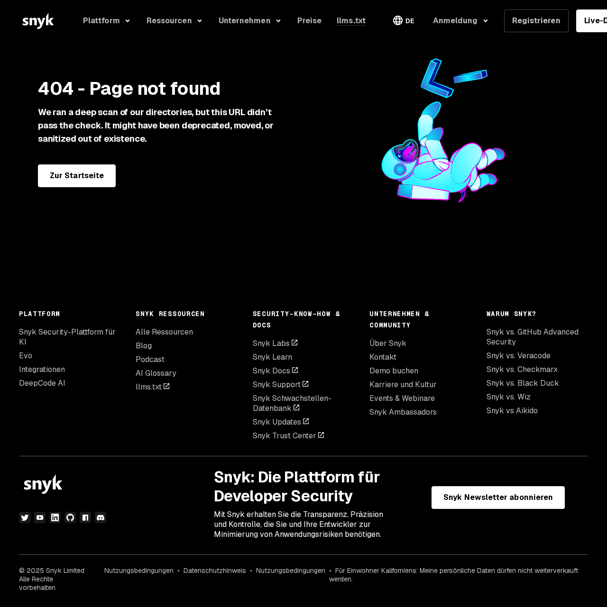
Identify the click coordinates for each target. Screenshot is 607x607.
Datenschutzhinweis (215, 570)
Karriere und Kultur (403, 385)
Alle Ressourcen (164, 332)
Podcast (150, 359)
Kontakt (382, 357)
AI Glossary (156, 373)
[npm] (85, 517)
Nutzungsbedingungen (139, 570)
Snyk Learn (272, 357)
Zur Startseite (77, 176)
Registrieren (536, 21)
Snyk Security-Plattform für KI (67, 337)
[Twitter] (24, 517)
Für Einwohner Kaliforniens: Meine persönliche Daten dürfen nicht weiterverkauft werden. (453, 574)
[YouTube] (40, 517)
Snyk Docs (271, 371)
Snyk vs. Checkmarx (522, 369)
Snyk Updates (277, 422)
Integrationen (42, 369)
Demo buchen (393, 371)
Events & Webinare (402, 398)
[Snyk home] (38, 21)
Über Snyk (387, 343)
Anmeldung (455, 21)
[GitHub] (70, 517)
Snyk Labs (271, 343)
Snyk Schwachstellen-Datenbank (292, 403)
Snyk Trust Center (284, 436)
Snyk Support (277, 385)
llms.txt (149, 387)
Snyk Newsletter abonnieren (498, 497)
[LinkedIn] (55, 517)
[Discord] (100, 517)
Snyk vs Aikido (512, 411)
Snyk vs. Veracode (519, 356)
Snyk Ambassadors (403, 412)
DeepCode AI (42, 383)
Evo (25, 356)
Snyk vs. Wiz (509, 397)
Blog (144, 346)
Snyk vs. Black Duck (523, 383)
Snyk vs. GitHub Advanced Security (533, 337)
